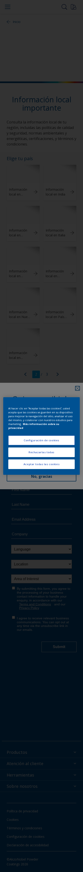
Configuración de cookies (41, 440)
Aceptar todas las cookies (41, 464)
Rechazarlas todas (41, 452)
